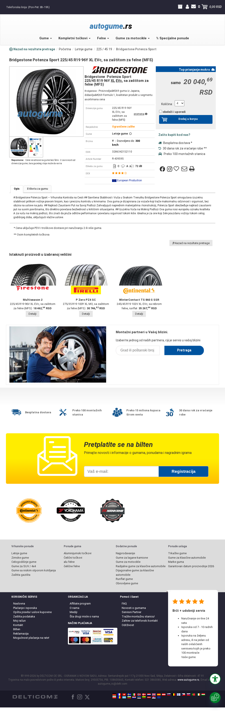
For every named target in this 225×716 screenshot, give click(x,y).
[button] (215, 678)
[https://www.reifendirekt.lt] (144, 697)
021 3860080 (3, 7)
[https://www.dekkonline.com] (139, 694)
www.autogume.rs (188, 679)
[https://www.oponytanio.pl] (114, 697)
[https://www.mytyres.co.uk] (154, 694)
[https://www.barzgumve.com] (129, 697)
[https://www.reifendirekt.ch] (124, 694)
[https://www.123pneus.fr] (119, 694)
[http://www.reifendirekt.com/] (159, 697)
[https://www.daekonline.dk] (144, 694)
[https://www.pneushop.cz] (183, 694)
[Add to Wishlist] (177, 169)
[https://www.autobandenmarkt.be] (173, 694)
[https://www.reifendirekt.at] (163, 694)
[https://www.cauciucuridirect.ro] (119, 697)
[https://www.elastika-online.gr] (124, 697)
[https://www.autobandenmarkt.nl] (149, 694)
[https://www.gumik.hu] (203, 694)
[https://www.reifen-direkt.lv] (149, 697)
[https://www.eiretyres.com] (198, 694)
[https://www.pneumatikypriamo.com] (188, 694)
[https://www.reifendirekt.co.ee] (139, 697)
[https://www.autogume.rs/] (154, 697)
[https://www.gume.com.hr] (134, 697)
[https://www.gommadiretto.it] (134, 694)
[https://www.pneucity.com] (193, 694)
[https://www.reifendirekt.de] (114, 694)
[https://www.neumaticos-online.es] (159, 694)
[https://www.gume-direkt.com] (169, 694)
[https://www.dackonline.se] (129, 694)
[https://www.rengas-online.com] (178, 694)
